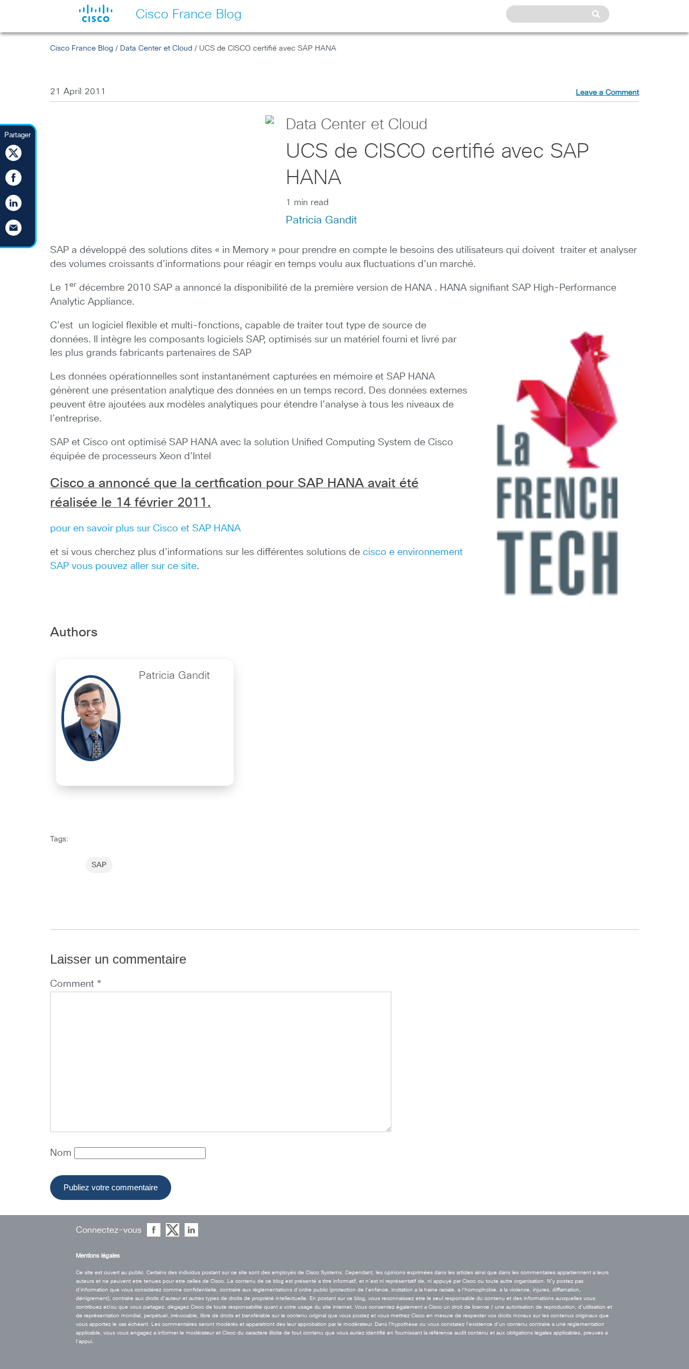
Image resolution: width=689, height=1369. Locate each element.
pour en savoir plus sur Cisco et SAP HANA (145, 528)
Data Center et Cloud (156, 48)
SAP (99, 865)
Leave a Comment (607, 92)
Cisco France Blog (81, 48)
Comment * (75, 984)
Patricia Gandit (321, 220)
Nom (62, 1153)
